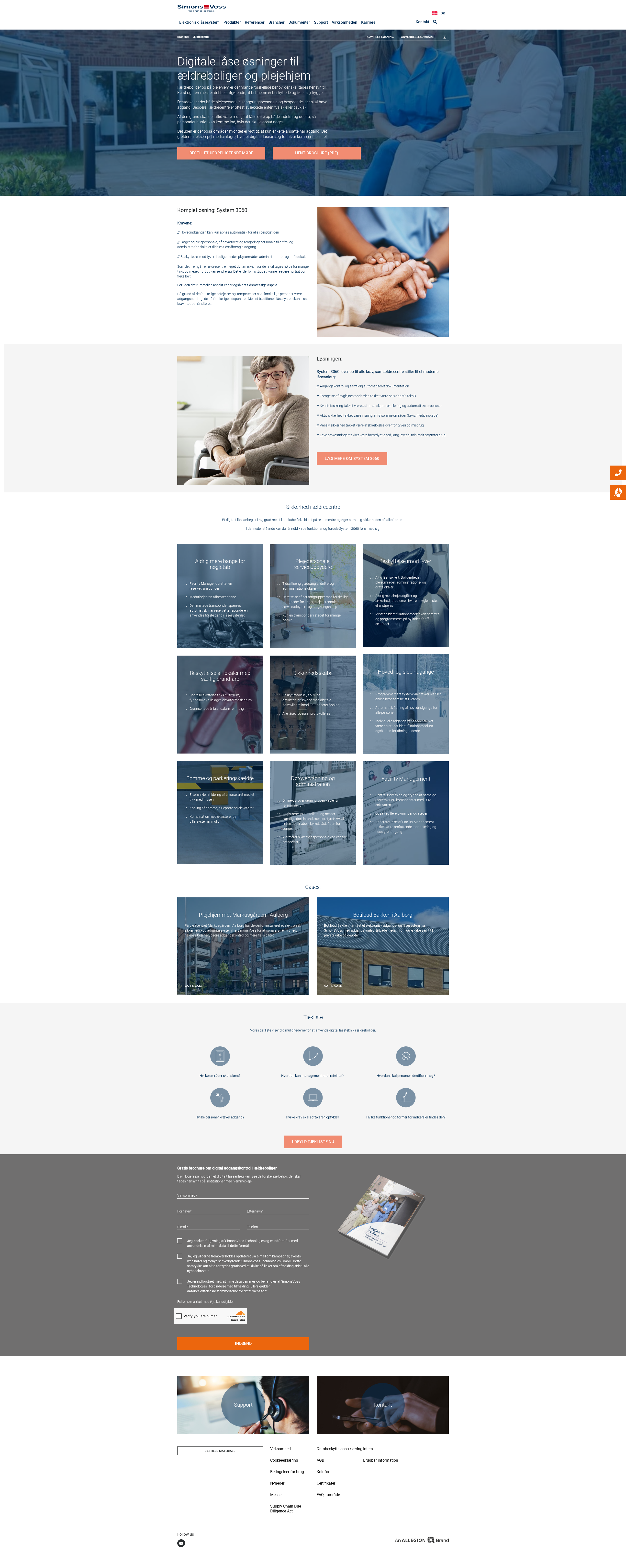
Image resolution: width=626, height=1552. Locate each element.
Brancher (183, 37)
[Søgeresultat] (435, 22)
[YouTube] (181, 1543)
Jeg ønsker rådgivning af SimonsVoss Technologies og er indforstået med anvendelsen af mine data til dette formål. (242, 1243)
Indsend (243, 1343)
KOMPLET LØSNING (380, 37)
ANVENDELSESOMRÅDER (418, 37)
